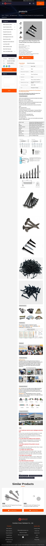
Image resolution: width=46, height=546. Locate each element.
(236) (7, 24)
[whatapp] (6, 66)
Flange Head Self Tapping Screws (36, 475)
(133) (8, 29)
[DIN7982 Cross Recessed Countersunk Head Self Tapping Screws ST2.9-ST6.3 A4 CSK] (34, 496)
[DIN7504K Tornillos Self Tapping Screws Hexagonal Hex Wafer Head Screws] (12, 496)
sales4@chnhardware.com (29, 0)
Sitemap (36, 537)
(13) (7, 31)
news (37, 535)
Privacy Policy (36, 539)
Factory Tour (37, 530)
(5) (7, 49)
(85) (7, 51)
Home (3, 15)
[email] (9, 66)
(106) (6, 44)
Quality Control (37, 532)
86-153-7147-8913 (40, 0)
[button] (21, 38)
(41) (8, 36)
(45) (7, 27)
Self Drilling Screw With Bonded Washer (27, 477)
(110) (7, 46)
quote (40, 3)
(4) (8, 41)
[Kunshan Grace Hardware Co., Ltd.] (7, 3)
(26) (6, 39)
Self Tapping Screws (13, 15)
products (6, 15)
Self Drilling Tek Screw (23, 475)
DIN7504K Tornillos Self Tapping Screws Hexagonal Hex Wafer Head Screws (10, 506)
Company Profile (37, 528)
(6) (7, 34)
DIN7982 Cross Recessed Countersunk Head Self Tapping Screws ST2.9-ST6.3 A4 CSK (33, 506)
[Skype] (4, 66)
